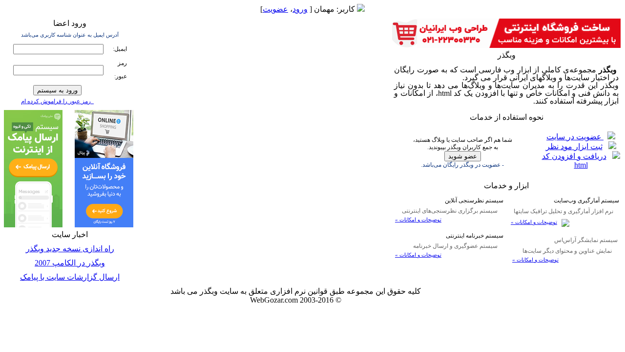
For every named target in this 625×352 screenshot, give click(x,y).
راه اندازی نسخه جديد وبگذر (70, 248)
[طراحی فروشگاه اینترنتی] (506, 45)
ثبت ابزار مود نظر (574, 146)
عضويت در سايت (575, 136)
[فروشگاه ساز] (104, 224)
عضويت (275, 9)
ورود (300, 9)
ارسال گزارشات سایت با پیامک (70, 277)
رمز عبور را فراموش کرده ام (57, 101)
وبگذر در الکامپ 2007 (70, 263)
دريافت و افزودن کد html (574, 160)
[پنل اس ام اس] (33, 224)
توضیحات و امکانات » (534, 222)
